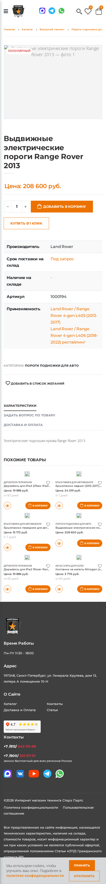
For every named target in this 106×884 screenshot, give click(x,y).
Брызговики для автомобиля (74, 482)
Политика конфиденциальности (31, 807)
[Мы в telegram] (52, 11)
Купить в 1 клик (26, 223)
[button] (79, 12)
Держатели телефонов (18, 482)
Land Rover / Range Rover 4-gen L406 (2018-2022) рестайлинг (74, 335)
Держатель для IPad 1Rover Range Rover (32, 569)
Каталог (27, 29)
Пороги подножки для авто (52, 365)
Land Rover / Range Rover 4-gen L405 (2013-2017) (74, 316)
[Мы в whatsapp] (61, 10)
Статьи (52, 710)
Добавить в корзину (64, 206)
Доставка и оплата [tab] (23, 425)
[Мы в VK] (20, 774)
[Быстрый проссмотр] (59, 543)
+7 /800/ (19, 755)
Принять (82, 865)
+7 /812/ (20, 746)
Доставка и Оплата (20, 710)
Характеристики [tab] (20, 406)
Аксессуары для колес (69, 565)
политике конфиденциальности (35, 875)
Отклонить (84, 876)
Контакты (55, 704)
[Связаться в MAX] (42, 11)
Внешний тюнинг (52, 29)
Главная (9, 29)
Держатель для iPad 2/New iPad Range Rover (35, 486)
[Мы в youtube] (34, 774)
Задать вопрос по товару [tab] (29, 415)
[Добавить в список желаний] (48, 482)
